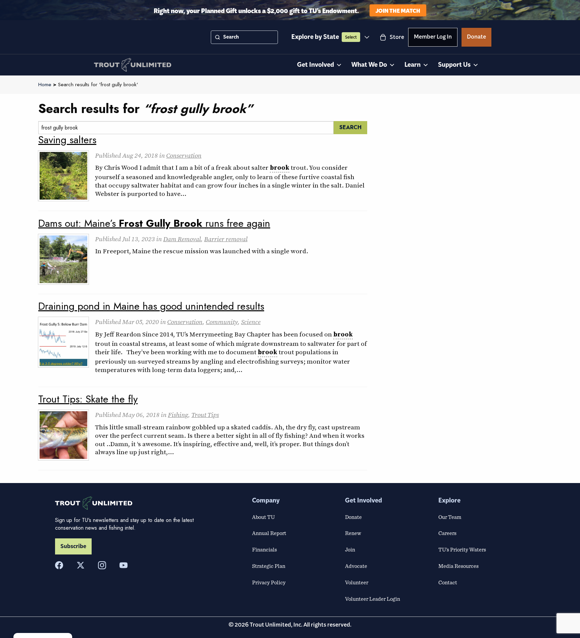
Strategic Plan (268, 566)
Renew (353, 533)
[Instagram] (102, 565)
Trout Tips (205, 414)
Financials (264, 549)
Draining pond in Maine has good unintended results (151, 306)
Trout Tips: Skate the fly (88, 399)
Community (222, 321)
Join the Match (398, 10)
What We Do (369, 64)
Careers (447, 533)
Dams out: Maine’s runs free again (154, 223)
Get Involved (315, 64)
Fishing (178, 414)
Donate (476, 38)
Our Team (449, 517)
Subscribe (73, 546)
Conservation (183, 155)
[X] (81, 565)
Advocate (356, 566)
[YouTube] (123, 565)
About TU (263, 517)
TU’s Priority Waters (462, 549)
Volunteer (356, 582)
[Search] (217, 37)
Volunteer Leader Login (372, 599)
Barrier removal (225, 238)
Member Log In (433, 38)
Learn (412, 64)
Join (350, 549)
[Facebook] (59, 565)
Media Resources (458, 566)
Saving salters (67, 139)
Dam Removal (182, 238)
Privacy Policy (269, 582)
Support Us (454, 64)
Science (250, 321)
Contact (447, 582)
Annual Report (269, 533)
